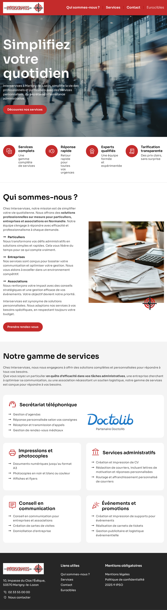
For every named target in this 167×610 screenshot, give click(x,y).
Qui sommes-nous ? (83, 7)
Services (113, 7)
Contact (133, 7)
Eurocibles (155, 7)
